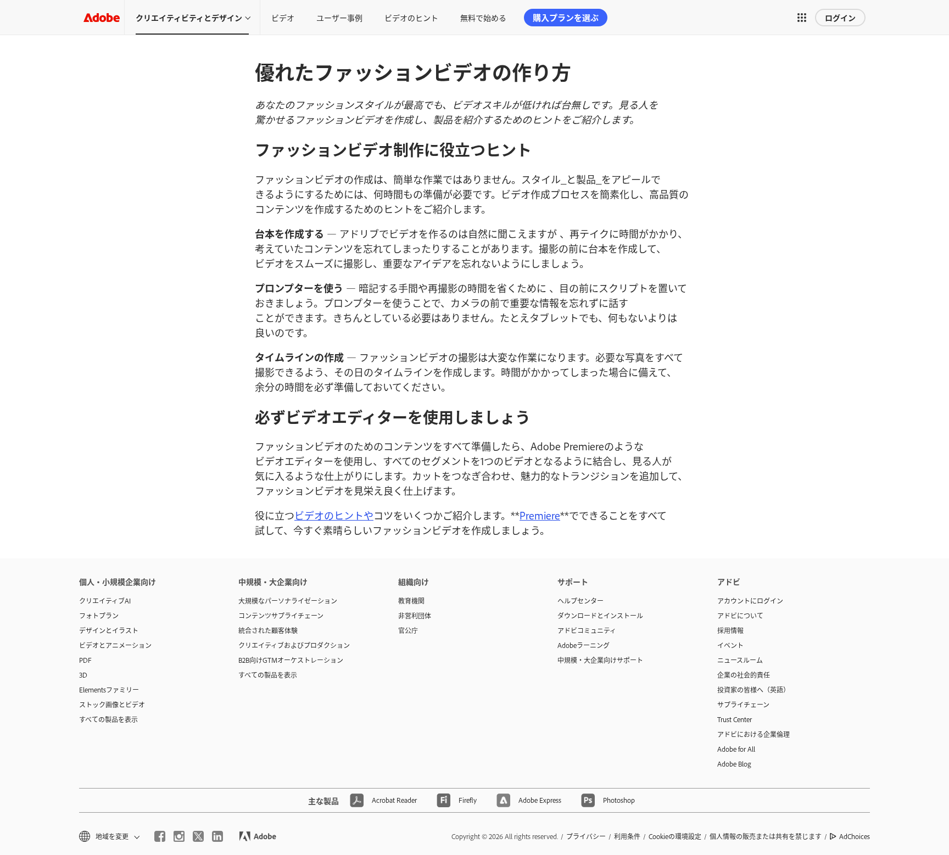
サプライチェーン (743, 704)
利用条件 (627, 836)
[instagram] (179, 836)
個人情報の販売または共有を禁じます (766, 836)
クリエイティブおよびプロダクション (294, 645)
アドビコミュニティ (586, 630)
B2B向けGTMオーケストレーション (290, 660)
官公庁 (408, 630)
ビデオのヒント (411, 17)
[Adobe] (101, 17)
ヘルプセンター (580, 601)
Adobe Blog (734, 764)
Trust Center (734, 719)
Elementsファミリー (109, 690)
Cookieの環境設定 (675, 836)
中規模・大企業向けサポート (600, 660)
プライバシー (586, 836)
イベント (730, 645)
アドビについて (740, 616)
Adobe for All (736, 749)
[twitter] (198, 836)
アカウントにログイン (750, 601)
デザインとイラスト (108, 630)
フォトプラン (99, 616)
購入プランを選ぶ (566, 17)
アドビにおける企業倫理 (753, 734)
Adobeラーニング (583, 645)
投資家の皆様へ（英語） (753, 690)
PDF (85, 660)
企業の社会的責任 (743, 675)
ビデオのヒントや (333, 515)
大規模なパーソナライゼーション (287, 601)
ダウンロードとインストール (600, 616)
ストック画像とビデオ (112, 704)
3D (83, 675)
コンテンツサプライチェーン (280, 616)
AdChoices (854, 836)
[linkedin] (217, 836)
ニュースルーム (740, 660)
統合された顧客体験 (268, 630)
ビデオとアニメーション (115, 645)
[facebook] (159, 836)
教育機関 (411, 601)
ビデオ (282, 17)
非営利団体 (414, 616)
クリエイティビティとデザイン (189, 17)
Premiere (540, 515)
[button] (802, 17)
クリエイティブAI (105, 601)
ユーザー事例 (339, 17)
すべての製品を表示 (108, 719)
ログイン (840, 17)
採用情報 (730, 630)
